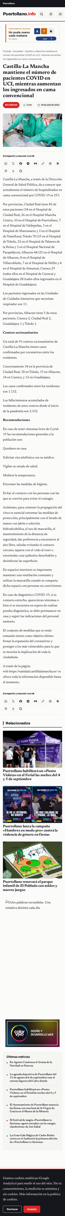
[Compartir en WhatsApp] (6, 164)
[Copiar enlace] (43, 164)
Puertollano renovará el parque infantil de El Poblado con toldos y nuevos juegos (30, 886)
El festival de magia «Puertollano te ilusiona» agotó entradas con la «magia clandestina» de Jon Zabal (32, 1123)
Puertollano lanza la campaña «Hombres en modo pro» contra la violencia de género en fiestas (30, 830)
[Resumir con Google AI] (21, 171)
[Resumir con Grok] (13, 171)
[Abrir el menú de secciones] (60, 14)
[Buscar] (42, 14)
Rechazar (12, 1209)
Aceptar (32, 1209)
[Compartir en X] (13, 164)
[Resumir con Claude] (58, 164)
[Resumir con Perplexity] (6, 171)
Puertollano (19, 14)
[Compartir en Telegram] (28, 164)
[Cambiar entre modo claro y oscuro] (51, 14)
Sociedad (18, 51)
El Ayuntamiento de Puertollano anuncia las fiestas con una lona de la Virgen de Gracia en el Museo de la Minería (34, 1108)
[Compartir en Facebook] (21, 164)
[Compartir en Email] (35, 164)
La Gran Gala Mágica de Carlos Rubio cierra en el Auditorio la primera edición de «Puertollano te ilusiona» (33, 1139)
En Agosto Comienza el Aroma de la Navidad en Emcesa (31, 1064)
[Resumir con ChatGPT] (50, 164)
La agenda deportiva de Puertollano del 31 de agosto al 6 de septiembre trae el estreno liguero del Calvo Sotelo (33, 1077)
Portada (7, 51)
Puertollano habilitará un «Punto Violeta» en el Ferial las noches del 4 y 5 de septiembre (31, 775)
